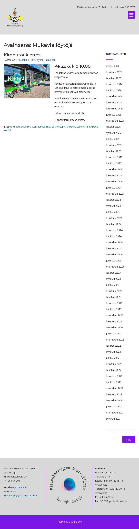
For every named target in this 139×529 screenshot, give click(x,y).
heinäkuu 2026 (114, 72)
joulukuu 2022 (114, 333)
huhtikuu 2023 (114, 309)
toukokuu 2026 (114, 84)
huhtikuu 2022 (114, 382)
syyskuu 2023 (113, 278)
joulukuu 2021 (114, 406)
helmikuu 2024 (114, 248)
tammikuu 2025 (114, 181)
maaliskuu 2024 (114, 242)
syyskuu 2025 (113, 132)
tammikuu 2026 (114, 108)
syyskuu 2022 (113, 351)
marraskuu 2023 (115, 266)
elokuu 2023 (113, 284)
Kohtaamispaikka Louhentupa (48, 126)
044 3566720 (19, 487)
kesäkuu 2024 (113, 224)
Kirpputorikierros (22, 54)
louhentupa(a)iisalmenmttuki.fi (20, 495)
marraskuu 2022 (115, 339)
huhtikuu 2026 (114, 90)
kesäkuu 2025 (113, 151)
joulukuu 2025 (114, 114)
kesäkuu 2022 (113, 370)
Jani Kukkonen (48, 59)
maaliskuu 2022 (114, 388)
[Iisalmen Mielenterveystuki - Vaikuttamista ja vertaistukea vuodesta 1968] (15, 17)
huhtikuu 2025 (114, 163)
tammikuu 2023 (114, 327)
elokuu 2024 (113, 211)
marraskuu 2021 (115, 412)
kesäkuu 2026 (113, 78)
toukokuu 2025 (114, 157)
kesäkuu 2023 (113, 297)
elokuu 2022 (113, 357)
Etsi (129, 440)
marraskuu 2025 (115, 120)
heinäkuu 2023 (114, 291)
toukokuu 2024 (114, 230)
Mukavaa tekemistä (77, 126)
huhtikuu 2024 (114, 236)
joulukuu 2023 (114, 260)
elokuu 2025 (113, 139)
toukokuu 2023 (114, 303)
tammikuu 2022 (114, 400)
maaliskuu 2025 (114, 169)
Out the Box (75, 521)
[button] (131, 15)
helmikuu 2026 (114, 102)
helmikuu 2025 (114, 175)
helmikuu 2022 (114, 394)
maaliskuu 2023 (114, 315)
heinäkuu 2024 (114, 218)
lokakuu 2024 (113, 199)
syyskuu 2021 (113, 418)
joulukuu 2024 (114, 187)
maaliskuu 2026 (114, 96)
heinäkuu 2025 (114, 145)
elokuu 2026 (113, 66)
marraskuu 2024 (115, 193)
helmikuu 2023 (114, 321)
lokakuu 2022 (113, 345)
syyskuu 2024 (113, 205)
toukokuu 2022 (114, 376)
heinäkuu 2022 (114, 364)
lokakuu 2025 (113, 126)
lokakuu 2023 (113, 272)
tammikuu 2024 (114, 254)
